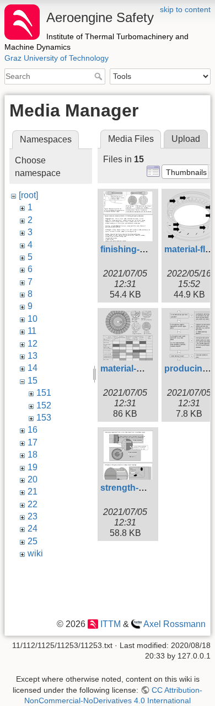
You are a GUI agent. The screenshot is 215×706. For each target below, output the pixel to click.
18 (32, 454)
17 (32, 442)
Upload (185, 139)
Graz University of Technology (56, 58)
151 (43, 392)
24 (32, 528)
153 (43, 417)
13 (32, 355)
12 (32, 343)
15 (32, 380)
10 (32, 318)
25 (32, 541)
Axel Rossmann (174, 624)
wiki (35, 553)
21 (32, 491)
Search (99, 76)
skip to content (185, 9)
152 (43, 405)
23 (32, 516)
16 (32, 429)
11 (32, 331)
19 (32, 467)
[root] (28, 195)
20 (32, 479)
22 (32, 504)
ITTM (110, 624)
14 (32, 368)
